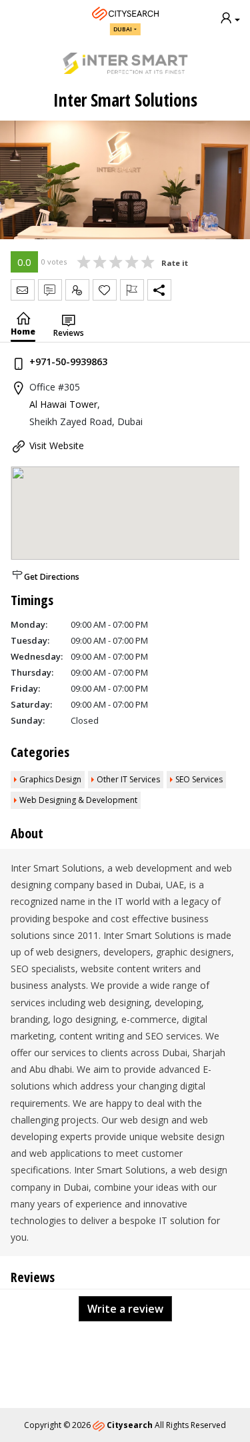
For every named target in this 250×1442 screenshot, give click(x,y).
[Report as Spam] (132, 290)
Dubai (122, 29)
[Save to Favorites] (105, 290)
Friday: (25, 688)
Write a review (125, 1308)
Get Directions (51, 576)
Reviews (68, 333)
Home (23, 331)
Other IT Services (128, 779)
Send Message (23, 290)
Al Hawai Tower (63, 404)
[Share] (159, 290)
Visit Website (56, 445)
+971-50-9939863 (68, 361)
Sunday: (28, 720)
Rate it (174, 263)
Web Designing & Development (78, 800)
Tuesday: (30, 640)
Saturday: (31, 704)
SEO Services (199, 779)
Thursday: (32, 672)
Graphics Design (50, 779)
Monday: (29, 624)
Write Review (50, 290)
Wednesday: (37, 656)
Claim (77, 290)
